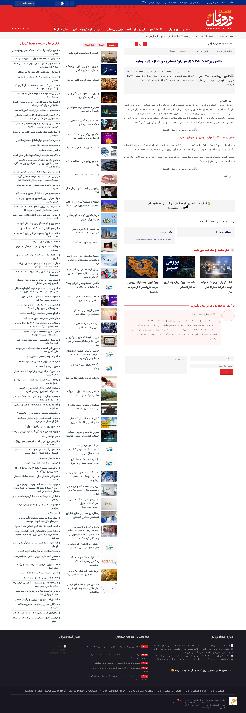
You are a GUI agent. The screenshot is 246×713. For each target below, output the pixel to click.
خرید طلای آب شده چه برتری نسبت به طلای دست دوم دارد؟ (83, 573)
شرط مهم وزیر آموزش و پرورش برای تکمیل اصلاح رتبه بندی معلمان (37, 281)
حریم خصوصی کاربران (112, 690)
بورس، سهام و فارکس (218, 43)
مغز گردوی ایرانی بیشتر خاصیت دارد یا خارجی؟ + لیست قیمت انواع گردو (82, 449)
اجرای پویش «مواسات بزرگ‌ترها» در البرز (39, 313)
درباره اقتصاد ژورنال (195, 690)
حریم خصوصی (170, 2)
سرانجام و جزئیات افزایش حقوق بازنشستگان (37, 193)
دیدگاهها (89, 45)
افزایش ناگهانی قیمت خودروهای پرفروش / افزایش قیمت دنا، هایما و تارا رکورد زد (82, 354)
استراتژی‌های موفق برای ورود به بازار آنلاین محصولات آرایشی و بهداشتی (82, 588)
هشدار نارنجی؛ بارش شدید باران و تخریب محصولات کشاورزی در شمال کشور (38, 390)
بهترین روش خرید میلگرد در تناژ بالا (82, 163)
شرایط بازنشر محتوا (55, 690)
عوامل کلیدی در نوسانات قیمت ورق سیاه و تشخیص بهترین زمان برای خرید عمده (118, 656)
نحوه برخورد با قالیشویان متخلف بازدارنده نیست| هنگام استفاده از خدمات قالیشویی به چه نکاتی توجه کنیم (83, 532)
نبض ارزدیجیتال (33, 690)
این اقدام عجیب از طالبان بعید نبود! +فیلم (38, 361)
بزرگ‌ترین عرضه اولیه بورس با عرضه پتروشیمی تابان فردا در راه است (142, 287)
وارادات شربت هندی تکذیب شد (82, 378)
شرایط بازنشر (155, 2)
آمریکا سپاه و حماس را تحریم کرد (42, 356)
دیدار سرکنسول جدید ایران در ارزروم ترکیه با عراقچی (37, 506)
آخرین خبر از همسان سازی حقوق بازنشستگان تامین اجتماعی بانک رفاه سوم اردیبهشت (36, 290)
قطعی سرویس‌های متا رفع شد (43, 242)
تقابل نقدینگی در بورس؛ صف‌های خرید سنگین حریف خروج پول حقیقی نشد (118, 677)
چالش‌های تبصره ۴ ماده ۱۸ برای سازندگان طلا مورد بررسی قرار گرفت (36, 469)
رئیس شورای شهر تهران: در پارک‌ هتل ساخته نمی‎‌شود (37, 273)
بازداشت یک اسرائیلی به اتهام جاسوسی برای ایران (37, 256)
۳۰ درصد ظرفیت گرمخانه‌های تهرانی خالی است (35, 155)
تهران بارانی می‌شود (48, 150)
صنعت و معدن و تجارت (179, 29)
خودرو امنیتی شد (50, 436)
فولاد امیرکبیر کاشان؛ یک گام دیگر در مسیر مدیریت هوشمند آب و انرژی (116, 648)
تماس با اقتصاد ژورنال (168, 690)
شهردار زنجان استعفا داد (47, 366)
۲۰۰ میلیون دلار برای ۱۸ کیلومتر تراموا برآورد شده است (37, 566)
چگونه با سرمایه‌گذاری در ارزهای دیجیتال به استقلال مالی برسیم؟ (82, 204)
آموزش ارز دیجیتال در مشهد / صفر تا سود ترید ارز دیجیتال (83, 546)
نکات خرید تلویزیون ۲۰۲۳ (86, 242)
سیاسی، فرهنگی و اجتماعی (87, 29)
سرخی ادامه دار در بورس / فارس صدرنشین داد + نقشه (36, 558)
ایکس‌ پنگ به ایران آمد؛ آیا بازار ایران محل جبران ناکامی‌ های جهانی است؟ (37, 306)
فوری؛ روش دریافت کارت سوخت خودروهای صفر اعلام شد (35, 52)
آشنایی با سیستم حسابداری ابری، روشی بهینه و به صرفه (84, 461)
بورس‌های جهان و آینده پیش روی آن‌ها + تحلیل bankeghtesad (84, 503)
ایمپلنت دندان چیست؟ (87, 175)
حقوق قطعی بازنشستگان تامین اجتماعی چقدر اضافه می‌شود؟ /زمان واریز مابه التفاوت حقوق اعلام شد (37, 535)
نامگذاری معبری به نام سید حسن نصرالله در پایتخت (37, 606)
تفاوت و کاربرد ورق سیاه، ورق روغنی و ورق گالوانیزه (121, 662)
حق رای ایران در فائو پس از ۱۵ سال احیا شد (37, 223)
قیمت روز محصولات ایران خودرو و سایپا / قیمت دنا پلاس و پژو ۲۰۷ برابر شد (35, 103)
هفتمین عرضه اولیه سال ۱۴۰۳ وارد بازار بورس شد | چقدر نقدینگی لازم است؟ (36, 325)
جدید (101, 45)
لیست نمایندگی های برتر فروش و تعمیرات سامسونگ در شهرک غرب (82, 260)
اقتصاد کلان (156, 29)
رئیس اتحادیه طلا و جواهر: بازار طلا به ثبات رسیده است (37, 95)
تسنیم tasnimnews (212, 222)
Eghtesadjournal (207, 708)
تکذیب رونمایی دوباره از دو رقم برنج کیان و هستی (37, 78)
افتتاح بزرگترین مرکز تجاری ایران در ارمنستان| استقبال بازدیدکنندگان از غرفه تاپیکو (36, 451)
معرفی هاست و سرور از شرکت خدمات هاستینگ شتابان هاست (82, 434)
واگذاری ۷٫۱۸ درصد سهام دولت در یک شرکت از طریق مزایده (36, 381)
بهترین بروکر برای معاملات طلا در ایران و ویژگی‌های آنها (83, 136)
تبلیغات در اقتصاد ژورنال (83, 690)
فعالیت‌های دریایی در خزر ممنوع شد (41, 578)
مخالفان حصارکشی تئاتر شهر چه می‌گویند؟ (38, 72)
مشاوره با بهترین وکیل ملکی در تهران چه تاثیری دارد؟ (83, 407)
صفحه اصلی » (207, 36)
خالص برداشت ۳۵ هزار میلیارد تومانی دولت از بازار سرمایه (179, 61)
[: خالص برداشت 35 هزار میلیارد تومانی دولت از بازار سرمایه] (127, 44)
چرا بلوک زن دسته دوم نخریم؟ (83, 148)
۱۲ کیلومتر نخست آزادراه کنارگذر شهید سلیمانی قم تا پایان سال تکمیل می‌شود (36, 117)
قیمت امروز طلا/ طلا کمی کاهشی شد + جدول (36, 526)
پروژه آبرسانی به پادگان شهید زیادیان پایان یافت (35, 431)
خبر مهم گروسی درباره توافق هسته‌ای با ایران (37, 140)
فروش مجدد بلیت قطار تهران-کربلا (42, 463)
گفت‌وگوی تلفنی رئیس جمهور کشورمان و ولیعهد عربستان (35, 133)
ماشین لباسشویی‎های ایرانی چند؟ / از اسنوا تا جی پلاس (82, 285)
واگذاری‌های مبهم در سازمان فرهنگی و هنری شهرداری (37, 248)
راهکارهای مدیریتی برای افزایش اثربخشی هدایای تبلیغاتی (82, 515)
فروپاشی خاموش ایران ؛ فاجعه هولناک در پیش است (36, 478)
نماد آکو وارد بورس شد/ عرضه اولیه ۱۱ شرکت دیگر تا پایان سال (216, 287)
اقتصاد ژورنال (227, 2)
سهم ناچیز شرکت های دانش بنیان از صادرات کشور (84, 326)
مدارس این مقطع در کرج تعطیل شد (40, 426)
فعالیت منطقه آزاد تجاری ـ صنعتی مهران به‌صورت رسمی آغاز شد (39, 298)
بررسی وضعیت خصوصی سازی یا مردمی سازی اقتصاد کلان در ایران (83, 490)
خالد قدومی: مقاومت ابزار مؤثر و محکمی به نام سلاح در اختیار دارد (36, 65)
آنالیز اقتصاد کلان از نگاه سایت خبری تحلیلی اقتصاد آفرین (83, 420)
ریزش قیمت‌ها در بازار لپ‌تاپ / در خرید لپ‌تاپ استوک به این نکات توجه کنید (83, 273)
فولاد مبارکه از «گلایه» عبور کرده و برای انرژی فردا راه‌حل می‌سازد (120, 669)
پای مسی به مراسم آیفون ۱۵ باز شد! (41, 318)
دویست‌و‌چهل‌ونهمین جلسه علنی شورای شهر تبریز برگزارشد (37, 341)
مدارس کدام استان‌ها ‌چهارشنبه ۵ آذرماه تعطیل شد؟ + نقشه (36, 373)
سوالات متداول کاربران (140, 690)
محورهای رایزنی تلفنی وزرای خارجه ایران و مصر (35, 613)
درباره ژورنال (212, 2)
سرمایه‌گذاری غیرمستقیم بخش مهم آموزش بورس (83, 217)
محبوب (113, 45)
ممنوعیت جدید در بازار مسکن (44, 145)
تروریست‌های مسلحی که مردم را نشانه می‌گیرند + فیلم (35, 619)
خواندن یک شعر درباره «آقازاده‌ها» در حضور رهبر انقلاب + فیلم (35, 216)
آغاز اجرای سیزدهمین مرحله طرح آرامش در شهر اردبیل (35, 544)
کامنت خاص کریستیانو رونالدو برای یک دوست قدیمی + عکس (36, 235)
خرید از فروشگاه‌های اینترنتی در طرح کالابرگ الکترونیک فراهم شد (82, 341)
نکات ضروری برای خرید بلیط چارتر (84, 366)
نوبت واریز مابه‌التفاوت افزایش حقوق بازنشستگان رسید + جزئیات (41, 333)
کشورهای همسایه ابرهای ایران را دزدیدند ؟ (37, 413)
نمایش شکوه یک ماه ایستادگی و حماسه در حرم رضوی (35, 498)
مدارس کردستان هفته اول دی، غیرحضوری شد (36, 58)
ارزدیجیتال (139, 29)
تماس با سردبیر (196, 2)
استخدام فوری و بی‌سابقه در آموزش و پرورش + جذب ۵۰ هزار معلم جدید (35, 584)
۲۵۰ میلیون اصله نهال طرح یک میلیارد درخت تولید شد (83, 393)
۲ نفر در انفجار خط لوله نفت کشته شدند (39, 573)
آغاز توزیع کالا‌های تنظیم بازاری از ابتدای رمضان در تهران (36, 406)
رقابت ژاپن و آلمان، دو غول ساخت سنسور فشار (85, 122)
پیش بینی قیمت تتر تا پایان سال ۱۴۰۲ (82, 190)
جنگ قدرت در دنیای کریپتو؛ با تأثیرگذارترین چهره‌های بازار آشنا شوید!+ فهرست (38, 519)
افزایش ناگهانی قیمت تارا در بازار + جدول (39, 228)
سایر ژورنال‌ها (61, 29)
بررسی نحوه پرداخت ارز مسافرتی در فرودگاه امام (35, 172)
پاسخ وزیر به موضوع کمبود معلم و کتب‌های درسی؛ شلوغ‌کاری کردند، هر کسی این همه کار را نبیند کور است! (37, 164)
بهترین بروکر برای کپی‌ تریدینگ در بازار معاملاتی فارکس (82, 68)
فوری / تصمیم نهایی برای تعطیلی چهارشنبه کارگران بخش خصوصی (38, 420)
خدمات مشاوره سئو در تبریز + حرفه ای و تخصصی (83, 298)
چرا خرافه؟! (53, 513)
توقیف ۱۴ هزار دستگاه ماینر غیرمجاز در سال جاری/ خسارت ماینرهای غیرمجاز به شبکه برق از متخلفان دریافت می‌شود (37, 488)
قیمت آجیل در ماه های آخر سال (82, 80)
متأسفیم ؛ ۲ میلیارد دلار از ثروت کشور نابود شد (36, 110)
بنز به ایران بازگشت (49, 458)
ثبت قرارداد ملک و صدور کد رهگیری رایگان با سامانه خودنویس (84, 561)
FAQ (144, 2)
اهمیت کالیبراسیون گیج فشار (84, 53)
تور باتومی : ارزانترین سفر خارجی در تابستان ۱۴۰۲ (85, 231)
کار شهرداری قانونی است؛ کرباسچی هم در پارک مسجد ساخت (36, 443)
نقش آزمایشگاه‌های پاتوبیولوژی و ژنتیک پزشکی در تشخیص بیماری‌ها (82, 476)
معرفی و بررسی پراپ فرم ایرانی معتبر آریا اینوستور (83, 109)
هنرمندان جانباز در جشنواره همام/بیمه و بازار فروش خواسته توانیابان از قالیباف (37, 125)
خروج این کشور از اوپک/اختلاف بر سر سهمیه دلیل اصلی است (37, 350)
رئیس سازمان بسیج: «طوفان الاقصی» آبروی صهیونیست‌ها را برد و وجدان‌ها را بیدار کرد (37, 178)
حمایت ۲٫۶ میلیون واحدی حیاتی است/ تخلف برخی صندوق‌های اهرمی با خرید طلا (36, 208)
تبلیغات (183, 2)
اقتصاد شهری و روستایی (118, 29)
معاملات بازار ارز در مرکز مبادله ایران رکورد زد (38, 551)
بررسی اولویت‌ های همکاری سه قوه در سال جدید (37, 186)
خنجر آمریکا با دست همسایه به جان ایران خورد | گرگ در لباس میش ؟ (35, 87)
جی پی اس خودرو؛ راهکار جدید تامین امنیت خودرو (83, 95)
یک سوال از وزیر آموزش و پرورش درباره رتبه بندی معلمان (37, 200)
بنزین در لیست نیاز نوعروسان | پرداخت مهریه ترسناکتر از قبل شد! (36, 593)
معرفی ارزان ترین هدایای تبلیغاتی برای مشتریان (86, 312)
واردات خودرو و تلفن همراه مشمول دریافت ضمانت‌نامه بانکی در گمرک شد (37, 265)
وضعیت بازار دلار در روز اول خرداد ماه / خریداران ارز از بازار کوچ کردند (35, 398)
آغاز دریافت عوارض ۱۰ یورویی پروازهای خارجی (36, 599)
